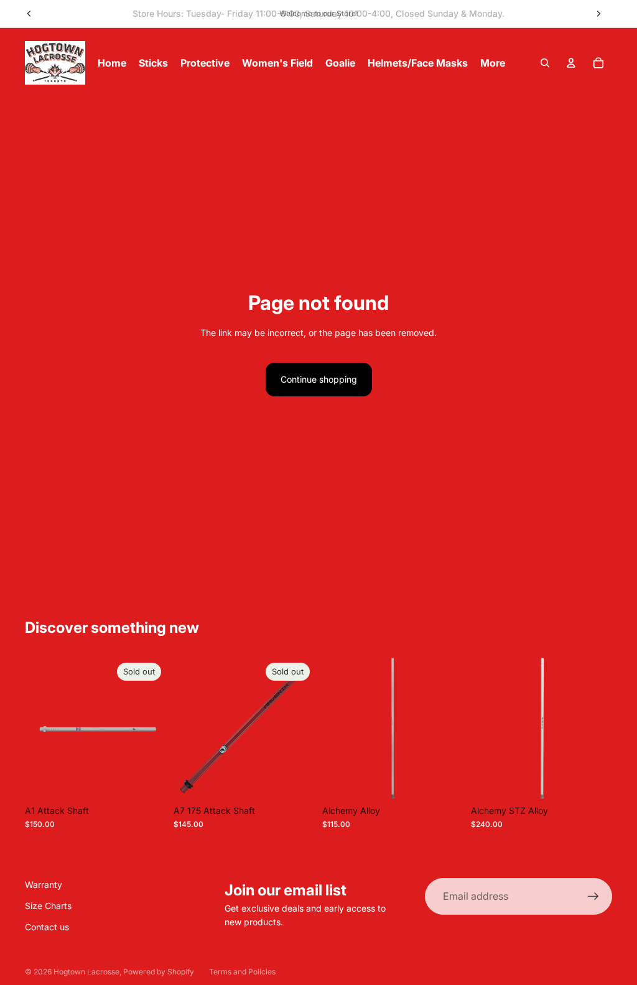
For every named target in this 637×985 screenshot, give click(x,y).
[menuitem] (492, 62)
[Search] (545, 63)
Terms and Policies (242, 971)
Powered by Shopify (158, 971)
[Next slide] (598, 13)
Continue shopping (319, 379)
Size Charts (48, 905)
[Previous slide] (29, 13)
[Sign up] (593, 897)
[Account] (571, 63)
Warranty (43, 884)
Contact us (47, 927)
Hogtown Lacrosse (86, 971)
